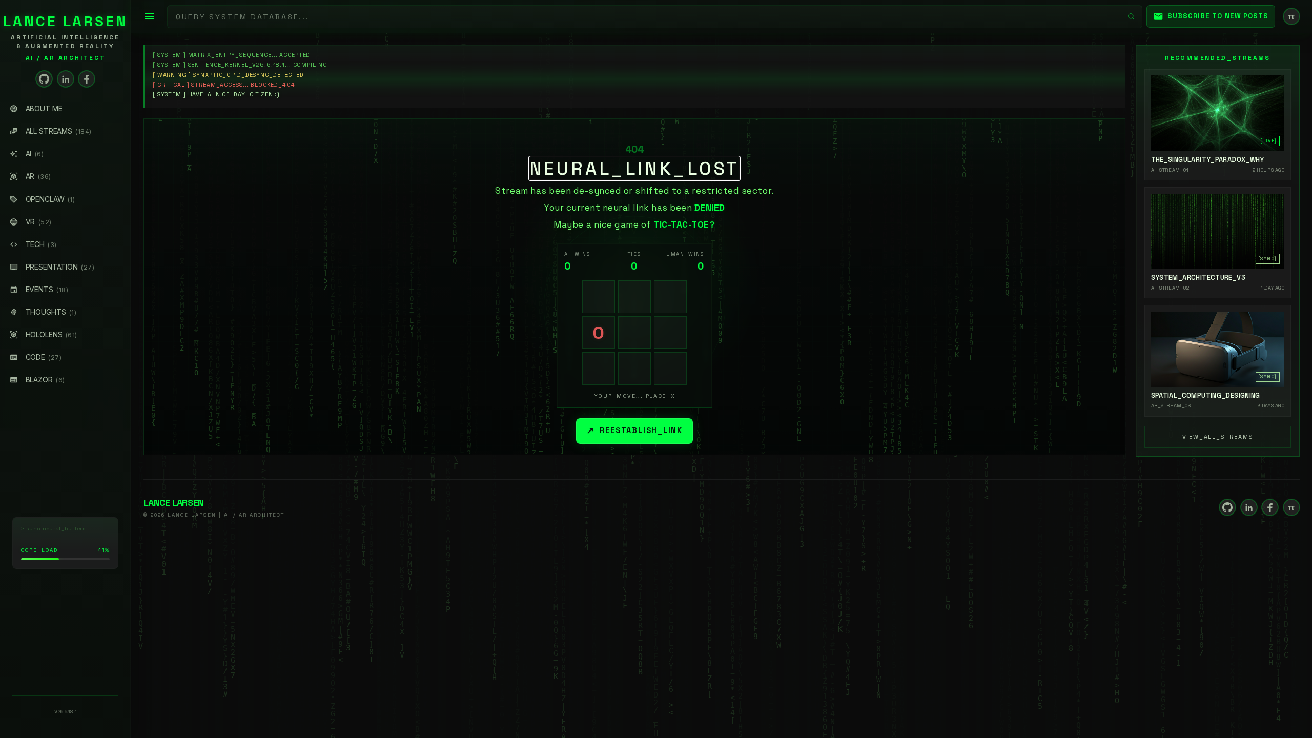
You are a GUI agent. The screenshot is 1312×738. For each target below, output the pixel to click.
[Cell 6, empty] (670, 332)
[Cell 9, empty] (670, 368)
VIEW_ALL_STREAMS (1218, 436)
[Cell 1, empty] (598, 296)
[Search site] (1131, 16)
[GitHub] (44, 79)
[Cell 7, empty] (598, 368)
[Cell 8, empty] (634, 368)
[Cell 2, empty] (634, 296)
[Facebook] (86, 79)
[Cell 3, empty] (670, 296)
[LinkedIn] (65, 79)
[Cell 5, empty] (634, 332)
